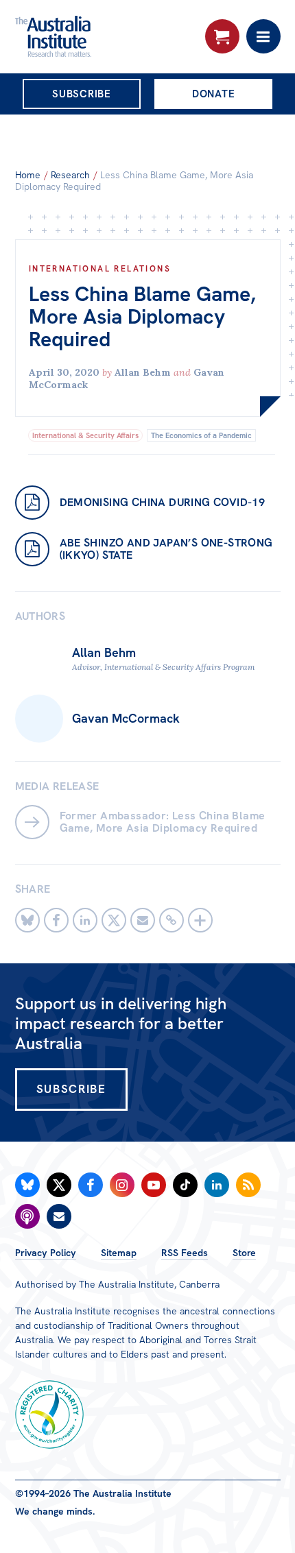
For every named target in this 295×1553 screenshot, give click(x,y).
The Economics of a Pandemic (201, 435)
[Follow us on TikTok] (185, 1184)
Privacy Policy (45, 1253)
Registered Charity (49, 1414)
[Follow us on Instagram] (122, 1184)
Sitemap (119, 1253)
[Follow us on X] (59, 1184)
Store (244, 1253)
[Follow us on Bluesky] (27, 1184)
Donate (213, 94)
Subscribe (81, 94)
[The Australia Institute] (89, 36)
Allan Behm (143, 372)
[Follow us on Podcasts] (27, 1216)
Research (70, 175)
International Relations (100, 268)
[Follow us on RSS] (248, 1184)
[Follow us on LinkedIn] (216, 1184)
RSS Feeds (184, 1253)
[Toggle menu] (263, 36)
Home (27, 175)
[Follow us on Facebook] (90, 1184)
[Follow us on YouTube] (153, 1184)
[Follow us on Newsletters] (59, 1216)
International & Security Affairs (85, 435)
